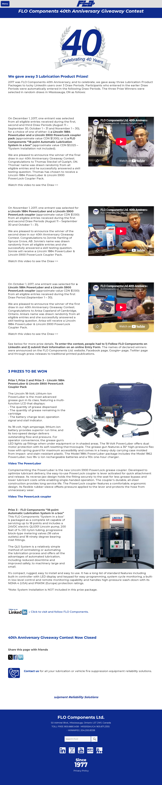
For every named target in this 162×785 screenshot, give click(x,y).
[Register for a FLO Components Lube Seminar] (99, 753)
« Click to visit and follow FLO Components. (59, 611)
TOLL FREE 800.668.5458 (65, 726)
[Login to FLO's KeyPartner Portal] (90, 753)
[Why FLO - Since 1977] (81, 760)
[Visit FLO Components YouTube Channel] (81, 753)
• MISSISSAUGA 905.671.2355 (94, 726)
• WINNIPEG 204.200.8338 (81, 730)
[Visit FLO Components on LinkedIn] (62, 753)
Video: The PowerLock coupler (29, 496)
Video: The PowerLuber (24, 463)
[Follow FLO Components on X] (72, 753)
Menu (5, 4)
